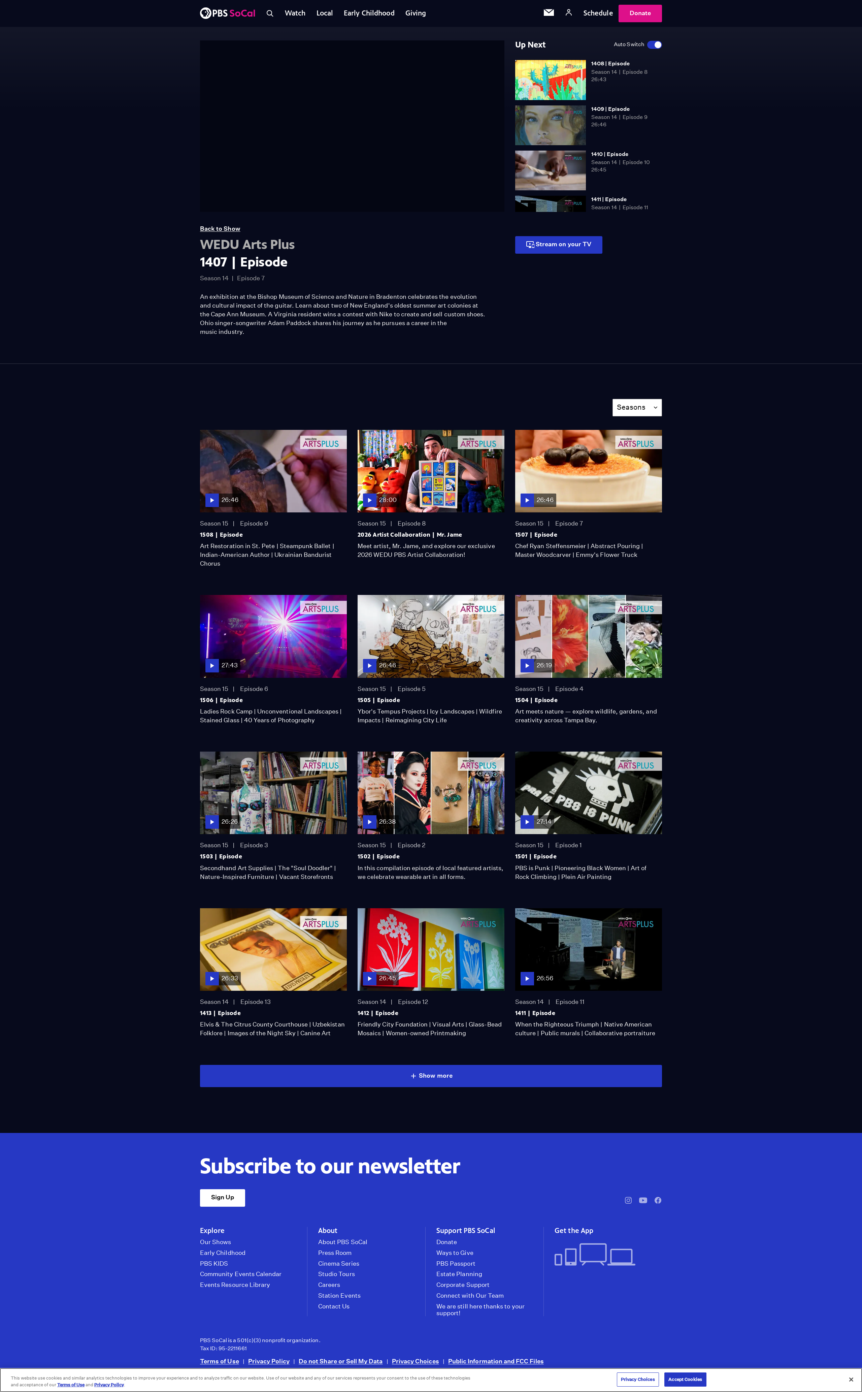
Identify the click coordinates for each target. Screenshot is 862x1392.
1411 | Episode (609, 199)
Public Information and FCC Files (496, 1361)
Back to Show (220, 228)
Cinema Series (338, 1263)
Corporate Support (463, 1285)
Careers (329, 1285)
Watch (295, 13)
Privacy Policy (269, 1361)
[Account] (569, 13)
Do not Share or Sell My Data (341, 1361)
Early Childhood (369, 13)
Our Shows (215, 1242)
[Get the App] (606, 1255)
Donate (640, 13)
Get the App (574, 1231)
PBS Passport (455, 1263)
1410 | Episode (609, 154)
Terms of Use (219, 1361)
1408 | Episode (610, 63)
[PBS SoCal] (227, 14)
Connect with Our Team (470, 1295)
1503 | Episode (221, 856)
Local (325, 13)
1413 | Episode (220, 1013)
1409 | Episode (610, 109)
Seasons (631, 407)
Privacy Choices (415, 1361)
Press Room (335, 1252)
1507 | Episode (536, 534)
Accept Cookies (685, 1379)
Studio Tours (336, 1274)
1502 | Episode (379, 856)
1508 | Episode (221, 534)
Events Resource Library (235, 1285)
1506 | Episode (221, 700)
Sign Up (222, 1197)
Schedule (598, 13)
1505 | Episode (379, 700)
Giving (415, 13)
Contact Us (334, 1306)
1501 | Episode (536, 856)
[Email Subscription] (549, 13)
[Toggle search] (270, 13)
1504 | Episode (536, 700)
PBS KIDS (214, 1263)
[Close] (851, 1379)
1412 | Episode (378, 1013)
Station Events (339, 1295)
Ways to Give (454, 1252)
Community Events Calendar (240, 1274)
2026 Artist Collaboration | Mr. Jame (410, 534)
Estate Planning (459, 1274)
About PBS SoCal (342, 1242)
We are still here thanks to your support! (480, 1310)
